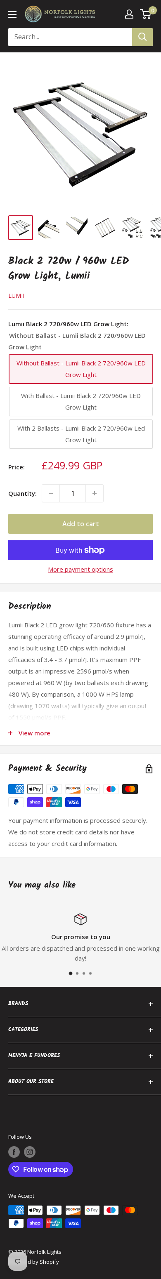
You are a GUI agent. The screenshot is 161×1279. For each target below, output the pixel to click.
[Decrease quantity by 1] (50, 493)
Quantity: (22, 493)
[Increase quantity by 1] (94, 493)
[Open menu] (12, 14)
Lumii (16, 295)
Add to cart (80, 523)
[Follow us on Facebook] (14, 1152)
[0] (146, 14)
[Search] (142, 37)
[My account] (129, 14)
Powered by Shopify (33, 1261)
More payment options (80, 569)
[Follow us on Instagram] (30, 1152)
